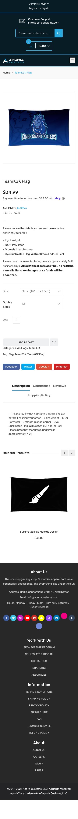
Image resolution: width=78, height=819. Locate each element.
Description (21, 386)
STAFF (39, 763)
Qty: (5, 320)
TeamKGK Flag (35, 354)
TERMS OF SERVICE (39, 726)
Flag (11, 354)
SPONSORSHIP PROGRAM (39, 647)
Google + (44, 366)
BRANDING (39, 668)
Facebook (11, 366)
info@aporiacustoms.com (42, 597)
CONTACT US (39, 661)
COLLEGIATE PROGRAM (39, 654)
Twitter (28, 366)
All (18, 348)
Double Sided (7, 304)
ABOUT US (39, 750)
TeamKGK (34, 348)
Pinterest (61, 366)
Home (6, 72)
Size (5, 291)
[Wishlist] (54, 342)
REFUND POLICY (39, 732)
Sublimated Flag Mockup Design (39, 531)
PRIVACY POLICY (39, 705)
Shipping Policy (39, 395)
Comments (41, 386)
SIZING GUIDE (39, 712)
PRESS (39, 770)
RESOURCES (39, 674)
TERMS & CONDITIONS (39, 691)
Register (33, 8)
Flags (24, 348)
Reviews (59, 386)
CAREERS (39, 756)
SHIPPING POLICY (39, 698)
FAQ (39, 719)
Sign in (45, 8)
